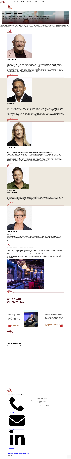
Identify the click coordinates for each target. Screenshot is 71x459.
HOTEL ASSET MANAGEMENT (42, 391)
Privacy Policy (10, 453)
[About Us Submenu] (19, 1)
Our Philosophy (31, 397)
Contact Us (42, 1)
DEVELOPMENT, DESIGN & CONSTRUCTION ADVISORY (42, 398)
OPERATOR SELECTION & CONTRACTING (41, 402)
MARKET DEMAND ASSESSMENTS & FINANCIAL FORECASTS (43, 394)
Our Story (29, 391)
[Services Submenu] (25, 1)
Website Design (25, 453)
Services (22, 1)
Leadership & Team (31, 400)
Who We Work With (31, 394)
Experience (29, 1)
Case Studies (54, 394)
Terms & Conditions (17, 453)
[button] (9, 326)
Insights (36, 1)
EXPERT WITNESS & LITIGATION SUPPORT (43, 406)
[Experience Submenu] (32, 1)
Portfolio (53, 391)
